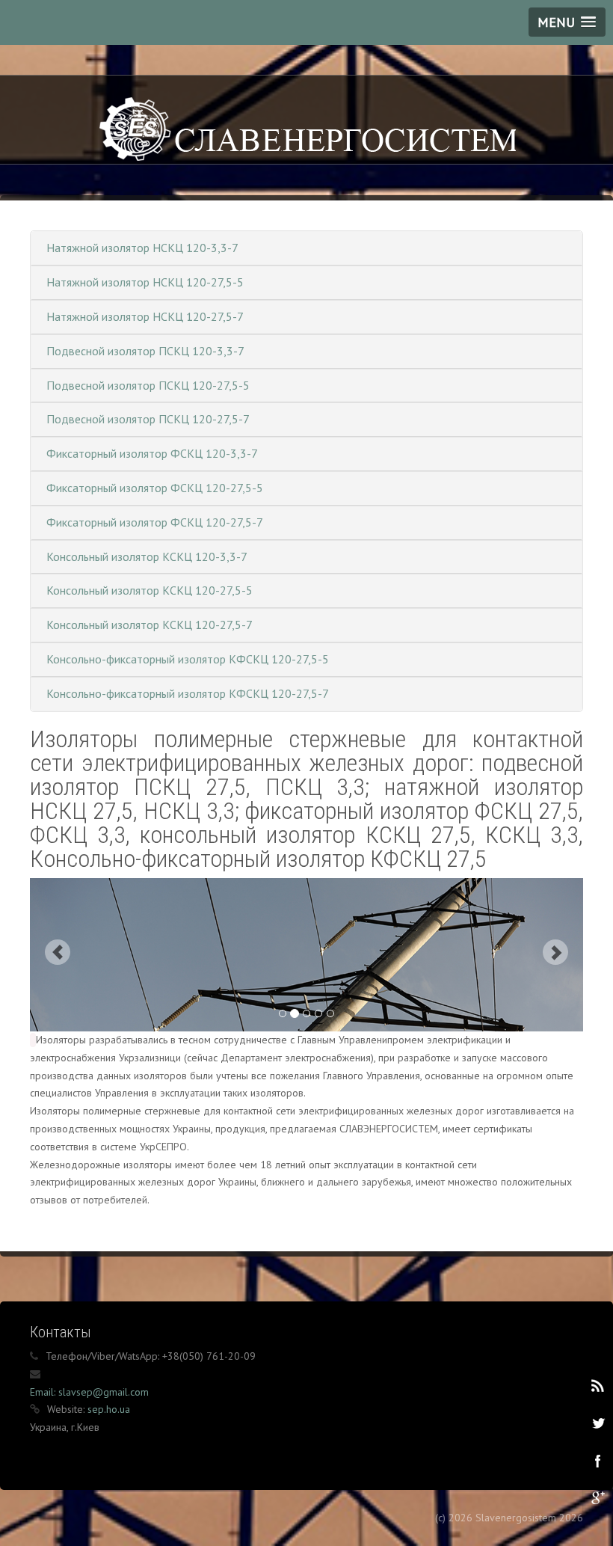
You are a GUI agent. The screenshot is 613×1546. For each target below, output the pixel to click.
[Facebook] (597, 1460)
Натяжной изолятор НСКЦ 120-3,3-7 (142, 247)
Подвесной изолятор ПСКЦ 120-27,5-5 (148, 385)
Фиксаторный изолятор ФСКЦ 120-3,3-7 (152, 453)
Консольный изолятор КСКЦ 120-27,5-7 (149, 624)
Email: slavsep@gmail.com (89, 1392)
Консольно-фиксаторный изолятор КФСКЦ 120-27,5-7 (187, 693)
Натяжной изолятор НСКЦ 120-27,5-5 (145, 281)
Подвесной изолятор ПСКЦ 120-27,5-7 (148, 418)
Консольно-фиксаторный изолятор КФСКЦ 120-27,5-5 (187, 658)
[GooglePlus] (597, 1497)
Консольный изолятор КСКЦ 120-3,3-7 (146, 556)
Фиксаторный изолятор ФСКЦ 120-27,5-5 (154, 487)
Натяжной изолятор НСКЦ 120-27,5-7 (145, 316)
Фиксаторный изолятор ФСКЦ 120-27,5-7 (154, 522)
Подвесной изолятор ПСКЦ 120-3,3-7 (145, 350)
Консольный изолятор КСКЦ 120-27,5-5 (149, 590)
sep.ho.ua (108, 1409)
